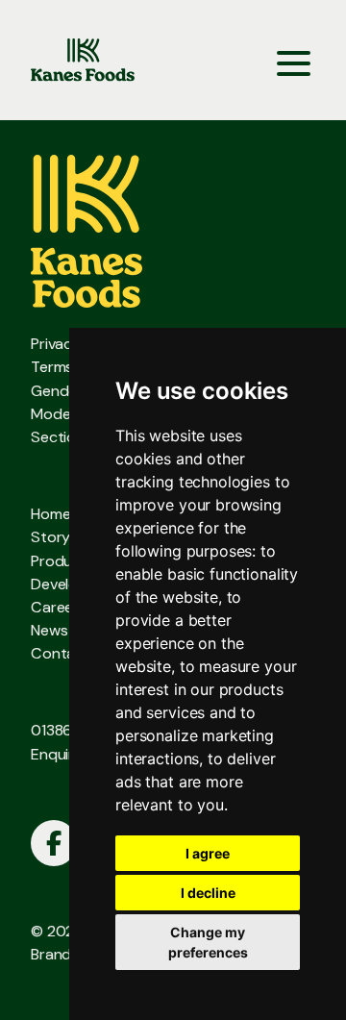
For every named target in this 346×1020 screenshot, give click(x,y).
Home (50, 514)
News (49, 630)
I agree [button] (207, 853)
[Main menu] (293, 60)
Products (63, 561)
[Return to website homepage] (83, 60)
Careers (58, 607)
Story (50, 537)
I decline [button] (208, 892)
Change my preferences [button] (208, 942)
